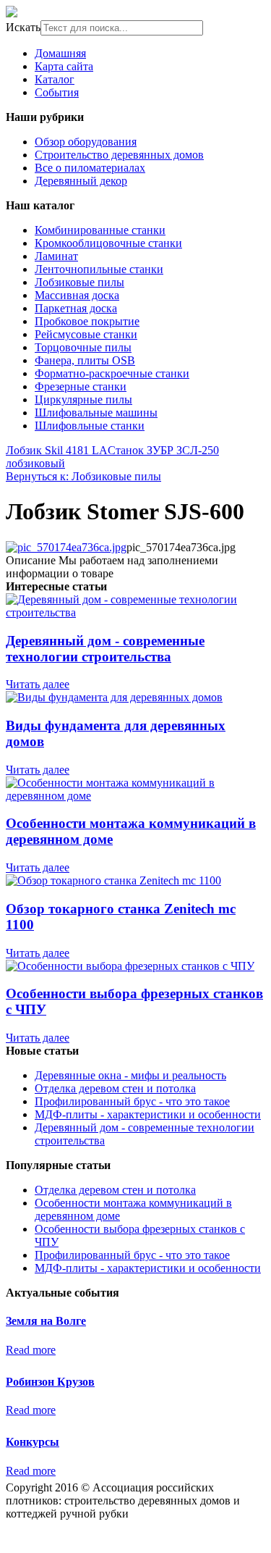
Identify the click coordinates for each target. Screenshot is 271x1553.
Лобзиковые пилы (79, 282)
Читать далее (37, 684)
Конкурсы (32, 1442)
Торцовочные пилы (83, 347)
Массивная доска (77, 295)
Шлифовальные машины (96, 412)
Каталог (54, 79)
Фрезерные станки (80, 386)
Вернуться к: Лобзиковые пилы (83, 476)
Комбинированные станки (100, 230)
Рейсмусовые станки (86, 334)
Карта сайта (64, 66)
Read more (31, 1350)
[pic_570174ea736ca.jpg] (66, 547)
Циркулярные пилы (83, 399)
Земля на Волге (46, 1321)
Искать (23, 27)
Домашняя (60, 53)
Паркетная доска (76, 308)
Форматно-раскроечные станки (112, 373)
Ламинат (56, 256)
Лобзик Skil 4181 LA (57, 450)
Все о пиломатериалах (90, 168)
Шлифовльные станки (90, 425)
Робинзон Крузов (50, 1382)
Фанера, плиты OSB (85, 360)
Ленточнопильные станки (99, 269)
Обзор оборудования (86, 141)
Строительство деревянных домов (119, 154)
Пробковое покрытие (87, 321)
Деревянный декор (81, 181)
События (57, 92)
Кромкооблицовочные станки (108, 243)
